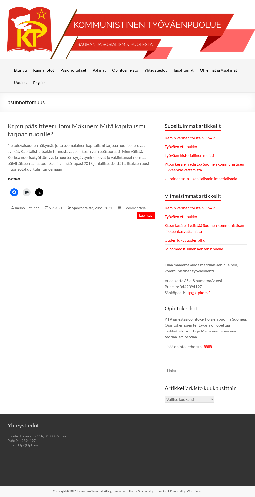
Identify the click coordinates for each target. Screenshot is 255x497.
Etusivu (20, 70)
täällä (207, 346)
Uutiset (20, 82)
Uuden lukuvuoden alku (185, 240)
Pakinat (99, 70)
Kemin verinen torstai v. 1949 (190, 137)
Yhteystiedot (155, 70)
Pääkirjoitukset (73, 70)
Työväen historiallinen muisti (189, 155)
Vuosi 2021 (103, 208)
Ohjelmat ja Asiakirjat (218, 70)
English (39, 82)
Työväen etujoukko (181, 146)
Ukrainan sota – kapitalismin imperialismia (201, 178)
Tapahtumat (183, 70)
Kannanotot (43, 70)
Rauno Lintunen (27, 208)
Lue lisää (145, 215)
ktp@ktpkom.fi (198, 292)
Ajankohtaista (82, 208)
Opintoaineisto (125, 70)
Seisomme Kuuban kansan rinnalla (194, 248)
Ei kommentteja (134, 208)
